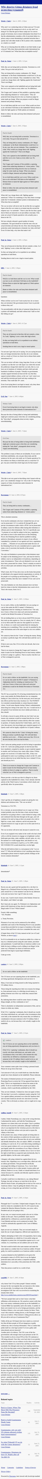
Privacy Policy (5, 1471)
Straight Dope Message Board (10, 2)
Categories (10, 1467)
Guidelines (19, 1467)
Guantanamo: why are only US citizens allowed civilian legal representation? (11, 1432)
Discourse (12, 1476)
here (14, 935)
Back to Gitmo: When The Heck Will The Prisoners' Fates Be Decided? (11, 1410)
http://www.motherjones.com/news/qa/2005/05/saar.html (19, 1295)
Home (3, 1467)
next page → (5, 1394)
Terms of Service (30, 1467)
